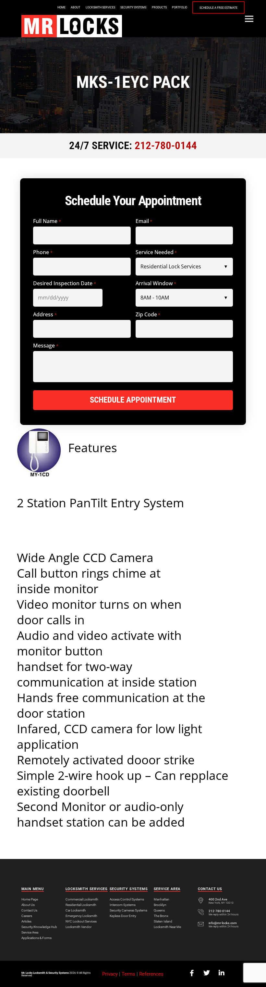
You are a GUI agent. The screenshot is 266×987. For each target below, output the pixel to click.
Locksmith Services (100, 7)
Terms (128, 974)
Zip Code (148, 314)
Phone (42, 252)
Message (45, 345)
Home (61, 7)
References (151, 974)
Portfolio (179, 7)
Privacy (110, 974)
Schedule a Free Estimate (218, 7)
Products (159, 7)
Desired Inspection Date (64, 283)
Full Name (47, 221)
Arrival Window (156, 283)
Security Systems (133, 7)
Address (44, 314)
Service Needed (156, 252)
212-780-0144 (166, 145)
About (75, 7)
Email (144, 221)
